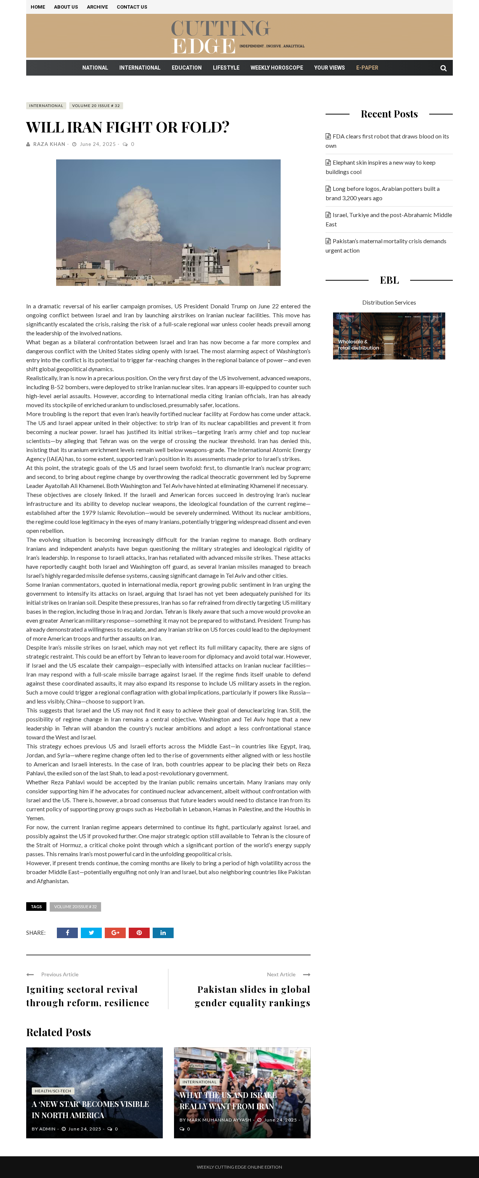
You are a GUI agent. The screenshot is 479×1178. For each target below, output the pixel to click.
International (140, 68)
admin (47, 1129)
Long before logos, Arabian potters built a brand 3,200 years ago (383, 193)
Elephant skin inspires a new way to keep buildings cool (381, 167)
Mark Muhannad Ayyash (219, 1120)
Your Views (329, 68)
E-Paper (367, 68)
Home (38, 7)
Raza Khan (49, 144)
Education (187, 68)
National (95, 68)
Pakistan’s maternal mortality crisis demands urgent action (386, 245)
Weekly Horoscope (277, 68)
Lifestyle (226, 68)
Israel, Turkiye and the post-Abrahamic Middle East (389, 219)
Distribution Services (389, 302)
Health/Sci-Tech (53, 1091)
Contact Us (132, 7)
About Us (66, 7)
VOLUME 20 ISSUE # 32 (96, 105)
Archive (97, 7)
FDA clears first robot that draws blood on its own (387, 140)
